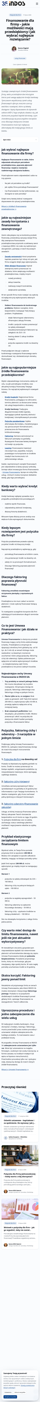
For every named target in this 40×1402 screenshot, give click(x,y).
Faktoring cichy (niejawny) (16, 781)
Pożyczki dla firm (15, 15)
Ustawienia (7, 1392)
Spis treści (7, 140)
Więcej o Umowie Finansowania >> (15, 1069)
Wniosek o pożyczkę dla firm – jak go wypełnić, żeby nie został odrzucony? (19, 1230)
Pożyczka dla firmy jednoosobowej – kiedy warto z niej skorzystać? (19, 1175)
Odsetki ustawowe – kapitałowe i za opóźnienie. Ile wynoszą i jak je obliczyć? (19, 1123)
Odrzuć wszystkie (20, 1392)
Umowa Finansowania (11, 472)
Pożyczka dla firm (12, 759)
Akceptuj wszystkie (10, 1397)
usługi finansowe (20, 58)
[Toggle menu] (37, 3)
